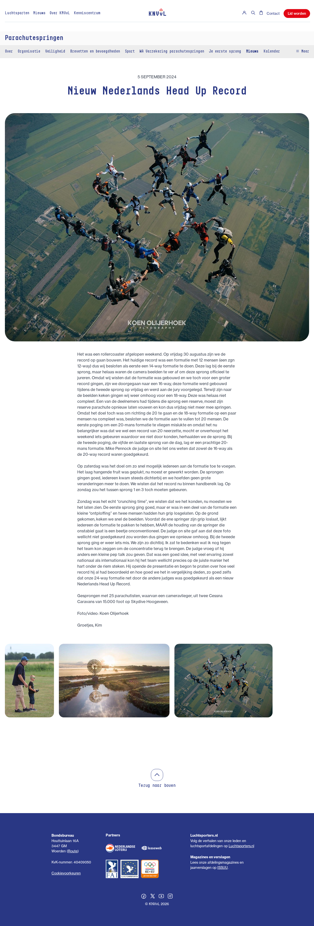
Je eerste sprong (225, 51)
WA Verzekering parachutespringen (172, 51)
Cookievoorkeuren (66, 873)
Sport (130, 51)
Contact (273, 13)
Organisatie (29, 51)
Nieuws (39, 13)
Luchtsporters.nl (241, 846)
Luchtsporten (17, 13)
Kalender (271, 51)
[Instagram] (170, 896)
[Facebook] (144, 896)
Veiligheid (55, 51)
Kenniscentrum (87, 13)
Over (9, 51)
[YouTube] (161, 896)
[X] (153, 896)
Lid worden (297, 13)
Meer (304, 51)
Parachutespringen (34, 38)
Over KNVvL (60, 13)
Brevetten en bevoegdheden (95, 51)
